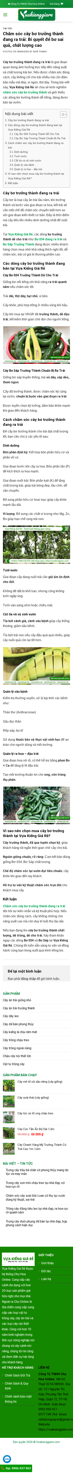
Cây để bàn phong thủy (18, 1024)
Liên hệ (46, 1279)
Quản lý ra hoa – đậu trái (28, 169)
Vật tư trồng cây (14, 1064)
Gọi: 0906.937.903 (18, 1468)
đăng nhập (28, 978)
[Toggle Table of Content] (61, 114)
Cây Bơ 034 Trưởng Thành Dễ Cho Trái (36, 134)
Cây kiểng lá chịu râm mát (20, 1032)
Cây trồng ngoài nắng (17, 1048)
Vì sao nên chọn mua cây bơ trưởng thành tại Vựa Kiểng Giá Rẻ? (36, 176)
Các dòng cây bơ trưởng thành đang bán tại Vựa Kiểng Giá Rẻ (35, 127)
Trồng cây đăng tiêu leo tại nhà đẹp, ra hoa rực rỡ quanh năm (37, 1210)
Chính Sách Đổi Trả (17, 1375)
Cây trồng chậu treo (16, 1040)
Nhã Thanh (40, 51)
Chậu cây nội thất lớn (17, 1056)
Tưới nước (20, 156)
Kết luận (13, 183)
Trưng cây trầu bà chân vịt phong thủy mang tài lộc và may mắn (37, 1172)
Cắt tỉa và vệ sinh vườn (27, 160)
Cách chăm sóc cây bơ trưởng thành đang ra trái (35, 145)
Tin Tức (7, 28)
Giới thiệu (47, 1263)
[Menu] (5, 14)
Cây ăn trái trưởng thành (19, 1008)
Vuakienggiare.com (48, 1442)
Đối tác (46, 1271)
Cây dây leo (11, 1016)
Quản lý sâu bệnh (24, 164)
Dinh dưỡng (21, 151)
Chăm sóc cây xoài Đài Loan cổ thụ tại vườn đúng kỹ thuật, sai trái (35, 1197)
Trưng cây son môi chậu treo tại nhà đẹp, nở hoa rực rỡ (35, 1184)
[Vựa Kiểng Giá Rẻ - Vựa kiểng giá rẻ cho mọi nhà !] (36, 14)
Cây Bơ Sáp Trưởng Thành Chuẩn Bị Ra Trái (39, 138)
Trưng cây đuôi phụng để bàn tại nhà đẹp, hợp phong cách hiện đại (36, 1223)
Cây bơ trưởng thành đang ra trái (28, 120)
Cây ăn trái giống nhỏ (17, 1000)
